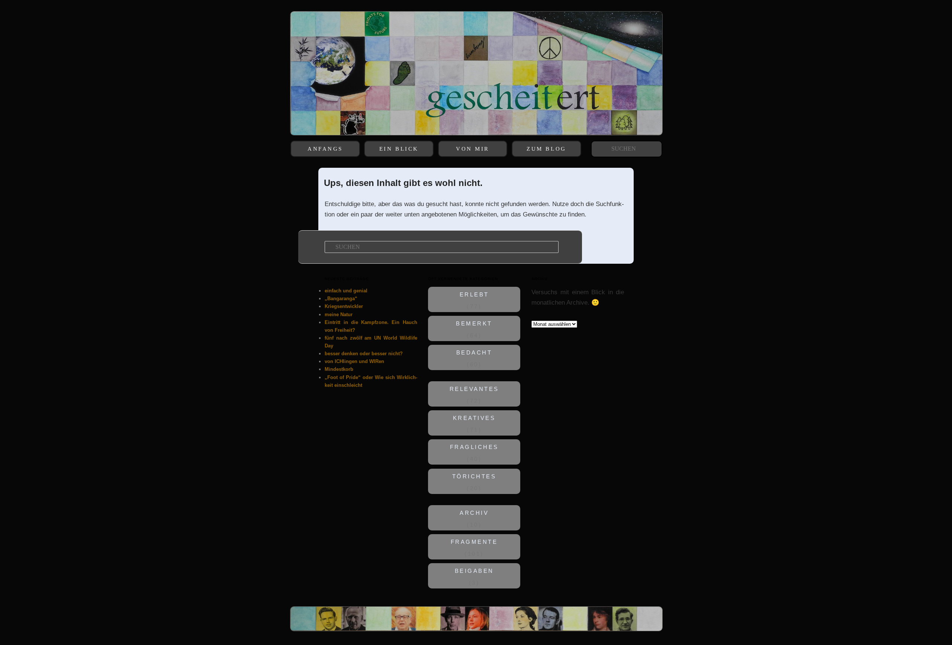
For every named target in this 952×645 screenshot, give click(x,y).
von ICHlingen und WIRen (354, 361)
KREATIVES (474, 418)
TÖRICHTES (474, 476)
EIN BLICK (399, 149)
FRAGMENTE (474, 542)
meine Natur (339, 314)
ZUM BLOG (546, 149)
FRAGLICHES (474, 447)
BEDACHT (474, 353)
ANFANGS (325, 149)
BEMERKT (474, 324)
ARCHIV (474, 513)
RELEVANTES (474, 389)
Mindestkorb (339, 369)
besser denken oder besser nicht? (364, 353)
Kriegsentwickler (344, 306)
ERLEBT (474, 295)
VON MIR (472, 149)
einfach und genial (346, 290)
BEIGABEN (474, 571)
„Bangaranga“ (341, 298)
